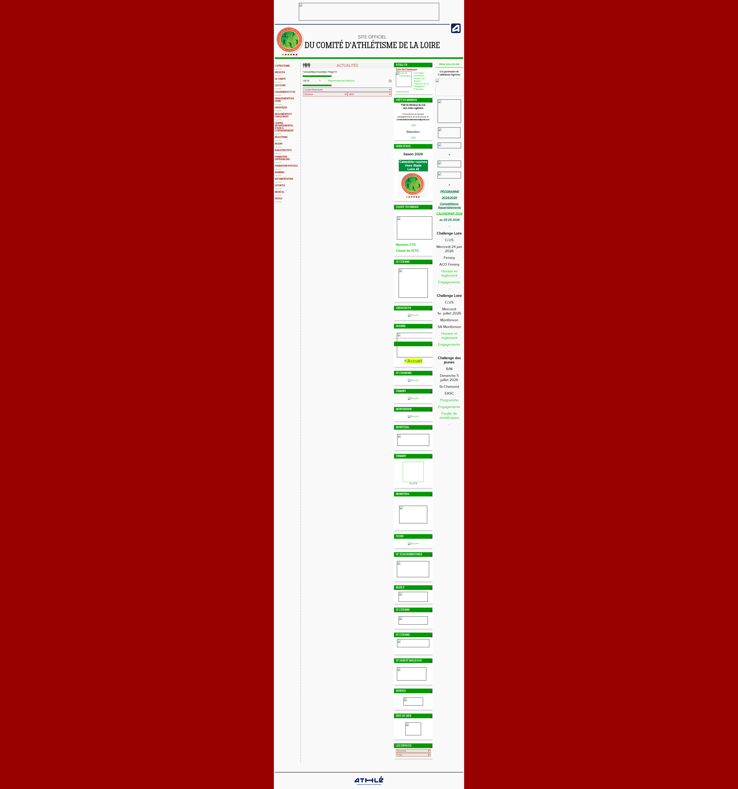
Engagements (449, 282)
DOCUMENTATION (284, 179)
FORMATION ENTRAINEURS (282, 158)
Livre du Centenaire (406, 69)
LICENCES (280, 185)
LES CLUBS (280, 85)
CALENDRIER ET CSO (285, 92)
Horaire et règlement (449, 273)
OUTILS (278, 198)
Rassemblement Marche (341, 80)
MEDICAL (279, 192)
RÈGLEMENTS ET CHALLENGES (283, 115)
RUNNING (279, 172)
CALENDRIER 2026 (449, 214)
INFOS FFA (280, 72)
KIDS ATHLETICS (283, 150)
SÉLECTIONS (281, 137)
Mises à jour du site (449, 64)
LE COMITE (280, 79)
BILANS (278, 144)
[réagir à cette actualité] (390, 81)
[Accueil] (290, 54)
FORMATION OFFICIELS (286, 166)
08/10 (306, 80)
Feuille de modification (449, 415)
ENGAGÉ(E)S (281, 107)
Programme (449, 400)
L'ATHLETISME (282, 66)
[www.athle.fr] (456, 32)
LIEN (413, 125)
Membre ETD (406, 245)
